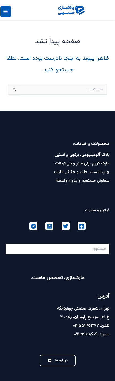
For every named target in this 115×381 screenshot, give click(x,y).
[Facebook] (82, 226)
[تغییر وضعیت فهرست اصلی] (5, 11)
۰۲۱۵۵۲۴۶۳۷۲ (86, 326)
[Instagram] (49, 226)
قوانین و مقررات (97, 210)
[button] (58, 360)
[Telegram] (33, 226)
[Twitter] (66, 226)
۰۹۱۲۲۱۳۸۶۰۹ (85, 334)
